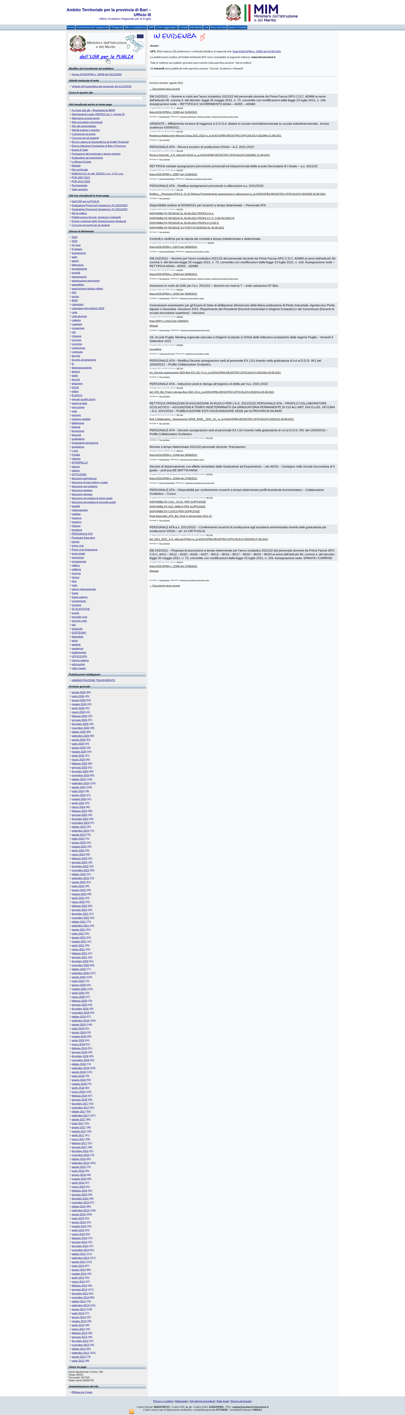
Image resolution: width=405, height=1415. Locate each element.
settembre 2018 (80, 1068)
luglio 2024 (78, 791)
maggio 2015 (79, 1226)
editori (75, 391)
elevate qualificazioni (83, 399)
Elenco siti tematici (241, 1401)
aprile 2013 (78, 1325)
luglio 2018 (78, 1076)
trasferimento (79, 652)
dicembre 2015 (80, 1198)
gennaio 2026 (79, 720)
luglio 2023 (78, 838)
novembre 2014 (80, 1250)
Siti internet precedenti (202, 1401)
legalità (76, 506)
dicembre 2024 (80, 771)
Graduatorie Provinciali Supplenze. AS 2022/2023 (100, 205)
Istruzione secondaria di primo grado (92, 498)
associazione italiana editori (87, 288)
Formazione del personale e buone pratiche (96, 154)
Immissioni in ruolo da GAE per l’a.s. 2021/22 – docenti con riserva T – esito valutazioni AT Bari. (214, 285)
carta (74, 312)
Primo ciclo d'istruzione (85, 549)
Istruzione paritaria (82, 490)
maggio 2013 (79, 1321)
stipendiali (77, 636)
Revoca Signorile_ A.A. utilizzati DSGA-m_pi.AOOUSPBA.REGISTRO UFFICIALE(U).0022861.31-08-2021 (209, 155)
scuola (75, 613)
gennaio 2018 (79, 1099)
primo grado (78, 553)
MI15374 (180, 451)
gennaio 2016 (79, 1194)
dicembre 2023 (80, 819)
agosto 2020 (79, 977)
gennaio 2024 (79, 815)
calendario (78, 304)
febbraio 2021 (79, 953)
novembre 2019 (80, 1012)
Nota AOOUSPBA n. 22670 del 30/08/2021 (173, 247)
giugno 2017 (79, 1127)
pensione (77, 530)
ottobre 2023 (79, 827)
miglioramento (80, 510)
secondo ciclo (79, 617)
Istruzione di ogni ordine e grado (90, 482)
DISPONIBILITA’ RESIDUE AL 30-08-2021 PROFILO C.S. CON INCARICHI (191, 218)
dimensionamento (82, 367)
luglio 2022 (78, 886)
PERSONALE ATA (82, 534)
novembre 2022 (80, 870)
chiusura (76, 336)
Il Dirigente (116, 27)
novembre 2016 (80, 1155)
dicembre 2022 (80, 866)
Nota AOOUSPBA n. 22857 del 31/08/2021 (173, 174)
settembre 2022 (80, 878)
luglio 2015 (78, 1218)
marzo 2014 (78, 1281)
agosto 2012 (79, 1357)
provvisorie (78, 557)
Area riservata (218, 27)
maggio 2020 (79, 989)
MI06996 (180, 317)
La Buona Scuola (81, 161)
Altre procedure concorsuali (87, 122)
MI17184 (180, 131)
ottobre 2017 (79, 1111)
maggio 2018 (79, 1084)
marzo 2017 (78, 1139)
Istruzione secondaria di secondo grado (94, 502)
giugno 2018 (79, 1080)
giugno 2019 (79, 1032)
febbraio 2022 (79, 906)
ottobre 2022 (79, 874)
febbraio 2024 (79, 811)
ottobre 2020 (79, 969)
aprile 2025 (78, 755)
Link (206, 27)
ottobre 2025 (79, 732)
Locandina (155, 349)
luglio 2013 (78, 1313)
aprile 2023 (78, 850)
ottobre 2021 (79, 921)
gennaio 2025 (79, 767)
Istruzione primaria (82, 494)
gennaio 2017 (79, 1147)
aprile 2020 (78, 993)
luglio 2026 (78, 696)
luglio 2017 (78, 1123)
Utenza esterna (80, 660)
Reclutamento (79, 185)
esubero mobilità (81, 419)
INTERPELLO (80, 462)
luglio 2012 (78, 1360)
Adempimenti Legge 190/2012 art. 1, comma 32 (98, 114)
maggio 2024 (79, 799)
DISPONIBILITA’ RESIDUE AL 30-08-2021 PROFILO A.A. (181, 213)
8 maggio (77, 249)
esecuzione (78, 407)
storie (75, 640)
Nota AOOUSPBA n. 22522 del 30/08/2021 (173, 294)
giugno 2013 (79, 1317)
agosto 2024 (79, 787)
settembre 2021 (80, 925)
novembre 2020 (80, 965)
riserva (75, 577)
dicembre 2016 (80, 1151)
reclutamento (79, 561)
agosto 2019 (79, 1024)
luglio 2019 (78, 1028)
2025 (74, 237)
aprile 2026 (78, 708)
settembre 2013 (80, 1305)
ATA (74, 292)
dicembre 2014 (80, 1246)
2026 (74, 241)
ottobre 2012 (79, 1349)
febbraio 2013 (79, 1333)
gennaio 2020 (79, 1005)
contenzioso (78, 348)
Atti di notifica (79, 213)
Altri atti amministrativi (84, 126)
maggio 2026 (79, 704)
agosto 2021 (79, 929)
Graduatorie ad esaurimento (87, 157)
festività (76, 427)
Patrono (76, 526)
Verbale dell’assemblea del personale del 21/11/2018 (101, 86)
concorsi (76, 340)
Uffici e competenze (135, 27)
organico (76, 522)
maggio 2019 (79, 1036)
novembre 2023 (80, 823)
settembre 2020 (80, 973)
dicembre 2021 (80, 914)
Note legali (223, 1401)
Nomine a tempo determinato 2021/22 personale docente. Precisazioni (197, 447)
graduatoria (78, 439)
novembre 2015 (80, 1202)
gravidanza (78, 447)
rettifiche (76, 569)
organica (76, 518)
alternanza (78, 265)
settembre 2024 (80, 783)
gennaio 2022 (79, 910)
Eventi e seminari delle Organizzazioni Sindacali (99, 221)
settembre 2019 (80, 1020)
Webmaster (181, 1401)
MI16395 (180, 108)
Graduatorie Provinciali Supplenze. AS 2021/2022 (100, 209)
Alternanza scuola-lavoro (86, 118)
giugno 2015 (79, 1222)
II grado (76, 454)
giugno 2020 (79, 985)
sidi (74, 624)
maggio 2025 (79, 751)
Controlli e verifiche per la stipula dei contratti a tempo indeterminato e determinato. (205, 238)
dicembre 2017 (80, 1103)
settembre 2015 (80, 1210)
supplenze (77, 648)
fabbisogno (78, 423)
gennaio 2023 (79, 862)
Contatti (183, 27)
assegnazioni (79, 276)
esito (74, 411)
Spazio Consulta (237, 27)
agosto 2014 (79, 1262)
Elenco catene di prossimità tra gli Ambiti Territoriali (100, 142)
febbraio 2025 (79, 763)
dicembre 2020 (80, 961)
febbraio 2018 (79, 1095)
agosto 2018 (79, 1072)
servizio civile (79, 621)
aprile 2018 (78, 1088)
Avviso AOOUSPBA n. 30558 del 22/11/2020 (97, 74)
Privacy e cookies (163, 1401)
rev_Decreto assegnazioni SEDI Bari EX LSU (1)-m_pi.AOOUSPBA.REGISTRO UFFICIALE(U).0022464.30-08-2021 (215, 372)
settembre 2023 (80, 830)
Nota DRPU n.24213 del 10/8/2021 (169, 321)
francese (76, 435)
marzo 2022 (78, 902)
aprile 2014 (78, 1277)
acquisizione (79, 253)
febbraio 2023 (79, 858)
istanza (76, 466)
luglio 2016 (78, 1171)
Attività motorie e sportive (86, 130)
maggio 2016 (79, 1179)
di (73, 363)
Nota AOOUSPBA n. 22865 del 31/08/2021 (173, 112)
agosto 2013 (79, 1309)
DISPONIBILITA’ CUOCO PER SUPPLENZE (174, 511)
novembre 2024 (80, 775)
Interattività (196, 27)
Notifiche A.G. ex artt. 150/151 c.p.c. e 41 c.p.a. (98, 173)
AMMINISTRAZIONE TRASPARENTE (93, 680)
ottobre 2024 (79, 779)
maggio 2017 (79, 1131)
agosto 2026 (79, 692)
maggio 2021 (79, 941)
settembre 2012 (80, 1353)
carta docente (79, 316)
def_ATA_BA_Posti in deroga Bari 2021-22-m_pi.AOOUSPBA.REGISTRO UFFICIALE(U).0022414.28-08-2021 (211, 392)
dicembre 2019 (80, 1008)
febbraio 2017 (79, 1143)
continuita (77, 352)
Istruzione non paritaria (84, 486)
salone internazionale (84, 589)
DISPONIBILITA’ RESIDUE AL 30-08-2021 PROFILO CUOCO (184, 223)
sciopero (76, 605)
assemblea (78, 284)
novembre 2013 (80, 1297)
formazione (78, 431)
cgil (74, 332)
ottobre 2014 (79, 1254)
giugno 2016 (79, 1175)
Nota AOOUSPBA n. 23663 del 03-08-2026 (257, 51)
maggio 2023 (79, 846)
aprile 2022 (78, 898)
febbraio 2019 (79, 1048)
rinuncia (76, 573)
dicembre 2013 (80, 1293)
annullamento (79, 269)
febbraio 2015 (79, 1238)
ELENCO (77, 395)
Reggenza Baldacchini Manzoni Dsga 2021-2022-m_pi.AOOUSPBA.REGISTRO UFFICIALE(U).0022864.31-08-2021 (215, 135)
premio (75, 541)
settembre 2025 (80, 736)
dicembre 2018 (80, 1056)
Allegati (153, 325)
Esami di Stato (80, 150)
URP (151, 27)
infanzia (76, 458)
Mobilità (76, 165)
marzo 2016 (78, 1186)
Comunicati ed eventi (83, 134)
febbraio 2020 (79, 1001)
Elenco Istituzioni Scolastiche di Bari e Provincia (99, 146)
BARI (75, 300)
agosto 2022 (79, 882)
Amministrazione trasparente (92, 27)
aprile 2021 (78, 945)
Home (70, 27)
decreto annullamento (84, 359)
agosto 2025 (79, 740)
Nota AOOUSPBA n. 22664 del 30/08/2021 (173, 274)
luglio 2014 (78, 1266)
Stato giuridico (80, 189)
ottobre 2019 (79, 1016)
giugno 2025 (79, 747)
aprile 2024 (78, 803)
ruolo (74, 585)
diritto (75, 375)
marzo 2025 (78, 759)
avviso (75, 296)
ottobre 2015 (79, 1206)
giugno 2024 (79, 795)
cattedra (76, 320)
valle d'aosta (79, 668)
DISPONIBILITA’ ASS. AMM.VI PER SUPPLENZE (177, 506)
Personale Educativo (83, 537)
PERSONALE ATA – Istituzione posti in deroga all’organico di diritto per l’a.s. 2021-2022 (209, 384)
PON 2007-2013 (81, 177)
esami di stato (79, 403)
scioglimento (79, 601)
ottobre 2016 (79, 1159)
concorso (77, 344)
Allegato (154, 571)
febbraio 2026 (79, 716)
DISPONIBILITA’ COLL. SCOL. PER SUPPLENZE (177, 502)
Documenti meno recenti (164, 89)
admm (75, 261)
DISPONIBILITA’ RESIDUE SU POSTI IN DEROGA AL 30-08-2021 (186, 227)
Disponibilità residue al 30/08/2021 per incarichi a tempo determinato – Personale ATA (208, 205)
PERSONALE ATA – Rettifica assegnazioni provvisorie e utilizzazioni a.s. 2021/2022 (207, 185)
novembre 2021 (80, 917)
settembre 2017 (80, 1115)
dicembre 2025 (80, 724)
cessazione (78, 328)
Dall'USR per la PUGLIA (85, 201)
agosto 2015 (79, 1214)
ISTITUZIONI (79, 474)
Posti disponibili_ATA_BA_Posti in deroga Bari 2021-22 (180, 516)
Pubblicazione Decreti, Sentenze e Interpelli (96, 217)
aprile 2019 (78, 1040)
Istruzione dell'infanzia (84, 478)
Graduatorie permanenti (85, 443)
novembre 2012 (80, 1345)
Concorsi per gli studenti (85, 138)
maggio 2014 (79, 1273)
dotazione (77, 383)
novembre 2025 (80, 728)
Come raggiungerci (166, 27)
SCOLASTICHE (81, 609)
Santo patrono (79, 597)
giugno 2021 (79, 937)
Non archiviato (80, 169)
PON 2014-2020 (81, 181)
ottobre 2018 (79, 1064)
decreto (76, 356)
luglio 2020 (78, 981)
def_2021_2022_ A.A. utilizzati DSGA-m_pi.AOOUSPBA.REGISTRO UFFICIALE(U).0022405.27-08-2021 (208, 539)
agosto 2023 (79, 834)
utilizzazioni (78, 664)
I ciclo (75, 450)
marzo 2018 (78, 1092)
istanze (76, 470)
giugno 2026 (79, 700)
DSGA (75, 387)
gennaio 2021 (79, 957)
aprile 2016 (78, 1182)
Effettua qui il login (82, 1392)
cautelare (77, 324)
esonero (76, 415)
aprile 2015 (78, 1230)
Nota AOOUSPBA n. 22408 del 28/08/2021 (173, 455)
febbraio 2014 (79, 1285)
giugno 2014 (79, 1270)
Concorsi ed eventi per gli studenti (91, 225)
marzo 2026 (78, 712)
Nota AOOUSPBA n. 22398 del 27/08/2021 (173, 566)
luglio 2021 (78, 933)
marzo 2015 (78, 1234)
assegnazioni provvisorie (86, 280)
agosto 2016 (79, 1167)
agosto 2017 (79, 1119)
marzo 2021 (78, 949)
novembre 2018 (80, 1060)
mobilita (76, 514)
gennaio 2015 (79, 1242)
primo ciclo (78, 545)
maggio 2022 (79, 894)
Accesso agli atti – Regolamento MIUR (93, 110)
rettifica (76, 565)
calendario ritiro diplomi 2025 (88, 308)
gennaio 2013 (79, 1337)
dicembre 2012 (80, 1341)
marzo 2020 (78, 997)
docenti (76, 379)
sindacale (77, 628)
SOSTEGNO (79, 632)
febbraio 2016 (79, 1190)
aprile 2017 (78, 1135)
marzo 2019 (78, 1044)
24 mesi (76, 245)
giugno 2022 (79, 890)
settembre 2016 (80, 1163)
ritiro (74, 581)
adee (74, 257)
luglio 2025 (78, 743)
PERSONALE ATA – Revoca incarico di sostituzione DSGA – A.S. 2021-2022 (202, 147)
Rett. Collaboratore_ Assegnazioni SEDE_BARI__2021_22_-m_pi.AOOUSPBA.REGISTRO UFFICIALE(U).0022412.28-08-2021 (221, 419)
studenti (76, 644)
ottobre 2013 (79, 1301)
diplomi (76, 371)
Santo (75, 593)
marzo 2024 (78, 807)
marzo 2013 (78, 1329)
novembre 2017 (80, 1107)
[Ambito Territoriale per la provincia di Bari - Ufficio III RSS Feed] (131, 1411)
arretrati (76, 272)
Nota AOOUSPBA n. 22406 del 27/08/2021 (173, 478)
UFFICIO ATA (79, 656)
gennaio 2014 (79, 1289)
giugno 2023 (79, 842)
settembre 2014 (80, 1258)
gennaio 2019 (79, 1052)
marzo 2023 (78, 854)
